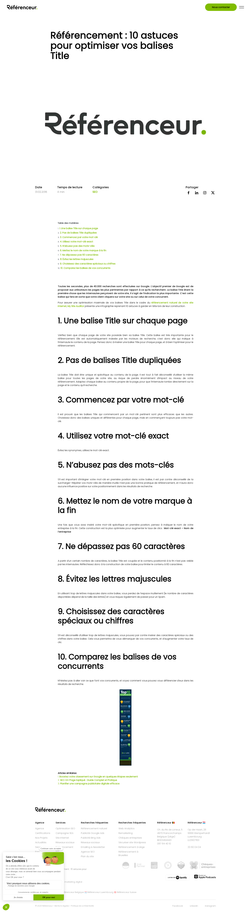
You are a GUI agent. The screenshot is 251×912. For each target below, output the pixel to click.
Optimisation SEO (65, 828)
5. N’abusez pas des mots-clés (76, 246)
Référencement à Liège (132, 847)
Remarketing (126, 833)
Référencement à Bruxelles (128, 853)
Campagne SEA (64, 833)
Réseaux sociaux (65, 842)
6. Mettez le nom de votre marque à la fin (82, 250)
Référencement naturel (94, 828)
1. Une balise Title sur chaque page (78, 228)
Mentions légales (61, 906)
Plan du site (87, 856)
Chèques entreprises (130, 837)
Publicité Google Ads (92, 833)
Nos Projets (41, 837)
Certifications (42, 833)
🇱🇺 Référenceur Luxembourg (98, 892)
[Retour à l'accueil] (22, 7)
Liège (171, 836)
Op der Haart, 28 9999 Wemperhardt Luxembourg (199, 833)
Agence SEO (88, 851)
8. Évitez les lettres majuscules (76, 259)
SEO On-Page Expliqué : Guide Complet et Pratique (88, 780)
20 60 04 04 (194, 847)
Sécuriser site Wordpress (132, 842)
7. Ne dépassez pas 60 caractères (78, 254)
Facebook (177, 905)
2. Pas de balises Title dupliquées (77, 232)
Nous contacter (221, 7)
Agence (39, 828)
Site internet (62, 837)
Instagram (210, 905)
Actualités (40, 842)
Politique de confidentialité (82, 906)
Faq (37, 851)
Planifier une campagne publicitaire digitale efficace (90, 783)
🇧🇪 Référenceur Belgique (71, 892)
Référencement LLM (64, 848)
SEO (95, 192)
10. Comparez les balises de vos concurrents (84, 268)
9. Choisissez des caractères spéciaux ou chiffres (87, 263)
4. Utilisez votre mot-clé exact (75, 241)
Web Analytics (127, 828)
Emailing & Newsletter (93, 847)
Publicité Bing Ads (91, 837)
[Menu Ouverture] (241, 7)
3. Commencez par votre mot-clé (78, 237)
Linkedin (194, 905)
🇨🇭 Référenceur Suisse (125, 892)
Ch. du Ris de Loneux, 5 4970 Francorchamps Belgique (169, 833)
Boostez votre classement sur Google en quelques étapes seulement (98, 776)
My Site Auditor (76, 306)
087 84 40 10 (164, 843)
